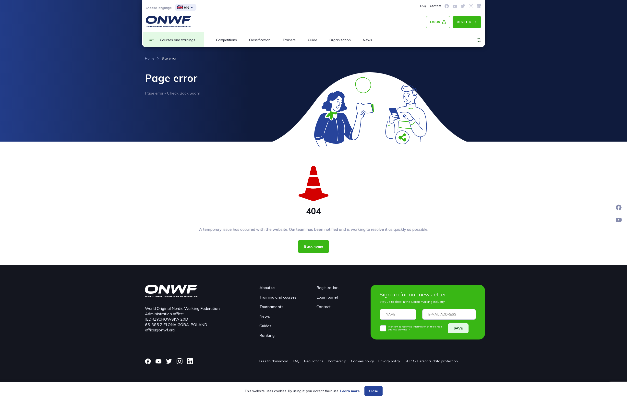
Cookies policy (362, 361)
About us (267, 287)
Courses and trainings (177, 40)
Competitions (226, 40)
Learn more (350, 391)
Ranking (267, 335)
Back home (313, 246)
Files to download (273, 361)
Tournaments (271, 306)
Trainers (289, 40)
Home (149, 58)
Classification (259, 40)
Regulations (313, 361)
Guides (265, 325)
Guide (312, 40)
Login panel (327, 297)
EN (186, 7)
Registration (327, 287)
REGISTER (464, 22)
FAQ (423, 6)
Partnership (337, 361)
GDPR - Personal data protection (431, 361)
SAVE (458, 328)
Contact (435, 6)
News (367, 40)
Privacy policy (389, 361)
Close (373, 391)
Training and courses (278, 297)
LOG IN (435, 22)
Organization (340, 40)
